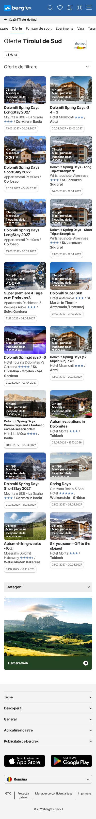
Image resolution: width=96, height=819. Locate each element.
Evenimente (64, 28)
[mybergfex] (79, 8)
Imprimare (84, 793)
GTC (8, 793)
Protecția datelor (23, 795)
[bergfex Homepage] (18, 8)
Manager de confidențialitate (53, 793)
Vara (80, 28)
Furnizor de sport (39, 28)
